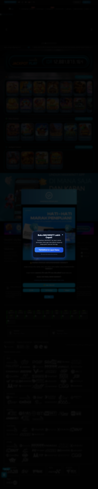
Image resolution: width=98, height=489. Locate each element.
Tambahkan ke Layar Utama (49, 250)
